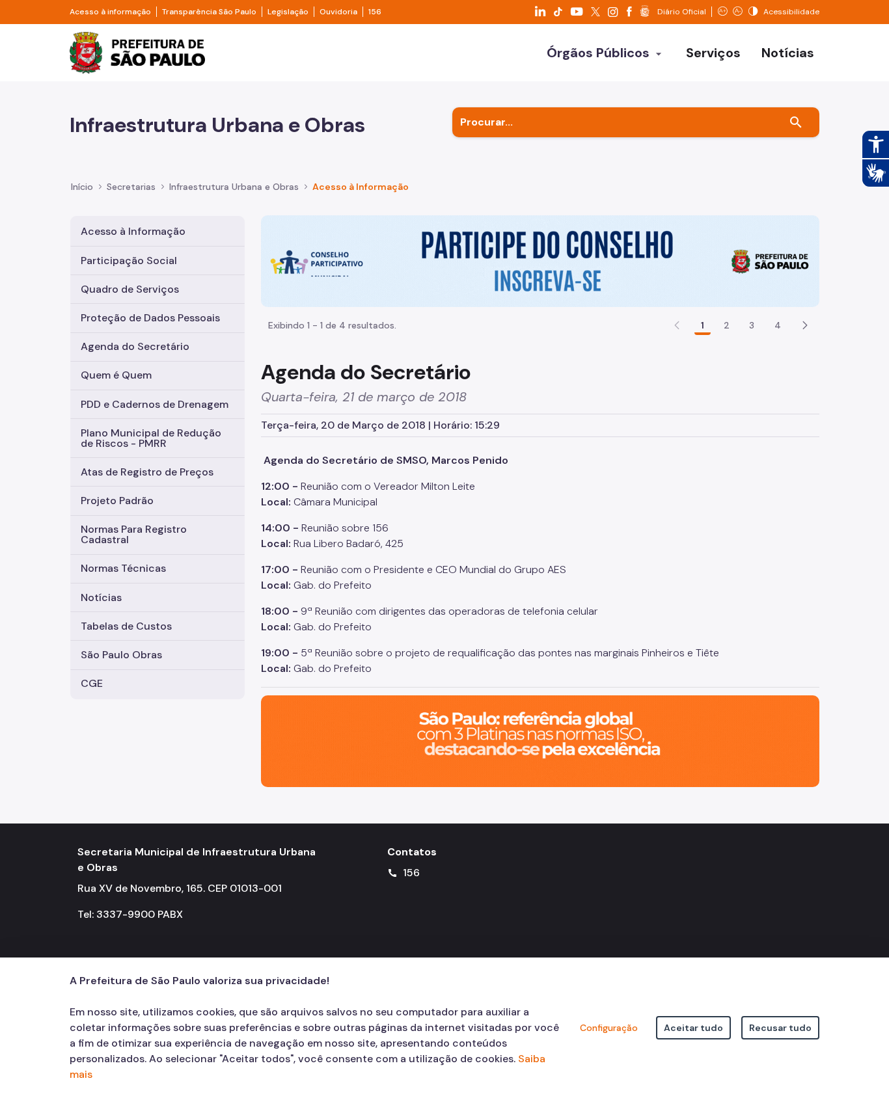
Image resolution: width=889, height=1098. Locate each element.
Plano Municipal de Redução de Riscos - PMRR (151, 438)
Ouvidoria (338, 12)
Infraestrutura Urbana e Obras (234, 187)
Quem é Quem (116, 375)
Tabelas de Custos (126, 626)
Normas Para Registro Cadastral (134, 534)
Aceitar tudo (693, 1028)
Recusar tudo (780, 1028)
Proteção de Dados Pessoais (150, 318)
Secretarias (131, 187)
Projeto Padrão (117, 500)
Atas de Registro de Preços (147, 472)
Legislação (287, 12)
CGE (92, 683)
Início (82, 187)
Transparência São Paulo (209, 12)
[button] (805, 325)
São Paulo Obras (121, 655)
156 (374, 12)
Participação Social (129, 260)
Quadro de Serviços (130, 289)
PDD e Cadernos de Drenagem (154, 404)
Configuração (609, 1028)
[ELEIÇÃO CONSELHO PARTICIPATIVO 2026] (540, 260)
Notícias (101, 597)
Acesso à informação (110, 12)
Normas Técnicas (123, 568)
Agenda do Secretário (135, 346)
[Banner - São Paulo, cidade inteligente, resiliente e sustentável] (540, 740)
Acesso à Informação (360, 187)
